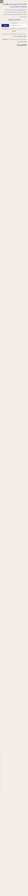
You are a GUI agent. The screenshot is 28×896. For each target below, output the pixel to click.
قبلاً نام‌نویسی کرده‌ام (22, 45)
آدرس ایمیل (14, 23)
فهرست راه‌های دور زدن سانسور (19, 36)
